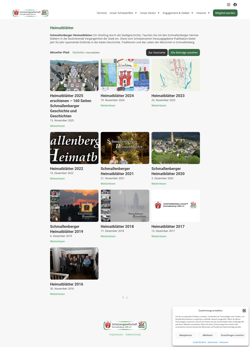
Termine (102, 12)
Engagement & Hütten (176, 12)
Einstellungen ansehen (232, 335)
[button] (244, 310)
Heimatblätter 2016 (66, 284)
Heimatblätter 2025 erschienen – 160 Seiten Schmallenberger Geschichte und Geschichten (70, 106)
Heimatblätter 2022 (66, 168)
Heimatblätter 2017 (168, 226)
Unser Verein (148, 12)
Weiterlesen (57, 126)
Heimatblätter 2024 (117, 96)
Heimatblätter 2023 (168, 96)
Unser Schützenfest (121, 12)
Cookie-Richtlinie (199, 342)
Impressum (223, 342)
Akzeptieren (185, 335)
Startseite (78, 52)
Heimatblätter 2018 (117, 226)
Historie (201, 12)
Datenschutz (213, 342)
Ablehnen (208, 335)
